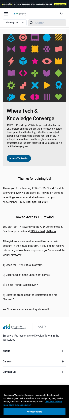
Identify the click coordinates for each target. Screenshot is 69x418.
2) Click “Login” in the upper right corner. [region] (26, 274)
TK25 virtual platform (43, 231)
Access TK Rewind (18, 158)
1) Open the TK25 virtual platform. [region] (23, 265)
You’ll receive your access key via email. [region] (26, 309)
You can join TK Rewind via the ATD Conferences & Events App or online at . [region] (33, 229)
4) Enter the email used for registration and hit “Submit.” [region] (30, 297)
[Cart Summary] (62, 13)
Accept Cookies (34, 411)
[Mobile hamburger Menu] (6, 13)
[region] (34, 401)
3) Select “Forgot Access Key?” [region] (21, 284)
